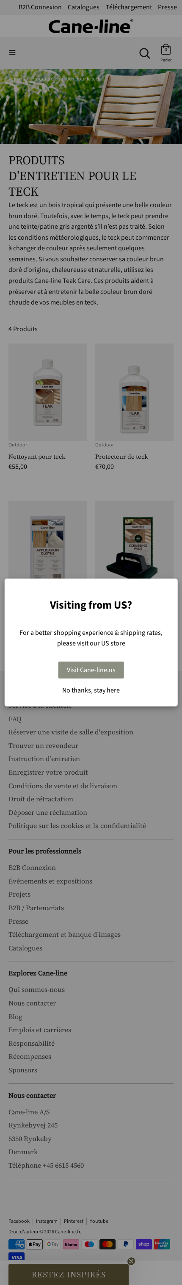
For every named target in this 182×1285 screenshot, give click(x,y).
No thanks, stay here (91, 690)
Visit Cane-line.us (91, 670)
